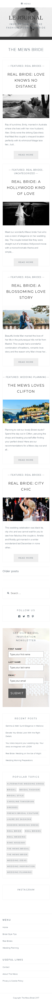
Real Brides (33, 66)
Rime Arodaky (16, 843)
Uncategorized (24, 173)
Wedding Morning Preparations (19, 760)
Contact (6, 967)
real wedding (16, 837)
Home (5, 927)
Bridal (11, 790)
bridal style (15, 795)
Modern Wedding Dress (23, 825)
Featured (17, 66)
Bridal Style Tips (10, 934)
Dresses (12, 807)
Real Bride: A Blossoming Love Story (26, 291)
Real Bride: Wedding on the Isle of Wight (23, 754)
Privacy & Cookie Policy (13, 981)
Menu (27, 3)
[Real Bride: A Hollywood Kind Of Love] (26, 224)
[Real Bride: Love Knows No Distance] (26, 117)
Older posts (11, 571)
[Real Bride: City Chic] (26, 520)
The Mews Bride (17, 854)
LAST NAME (14, 662)
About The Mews (10, 974)
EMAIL (11, 675)
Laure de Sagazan (19, 819)
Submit (17, 693)
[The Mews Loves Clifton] (26, 422)
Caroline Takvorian (20, 801)
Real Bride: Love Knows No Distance (26, 80)
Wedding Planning (33, 377)
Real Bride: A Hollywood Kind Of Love (26, 188)
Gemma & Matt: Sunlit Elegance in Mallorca (24, 726)
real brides (33, 831)
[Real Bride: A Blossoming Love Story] (26, 328)
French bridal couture (23, 813)
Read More (28, 156)
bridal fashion (29, 790)
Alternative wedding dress (25, 784)
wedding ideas (17, 860)
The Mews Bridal (18, 849)
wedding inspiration (21, 866)
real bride (14, 831)
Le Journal (26, 18)
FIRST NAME (15, 649)
